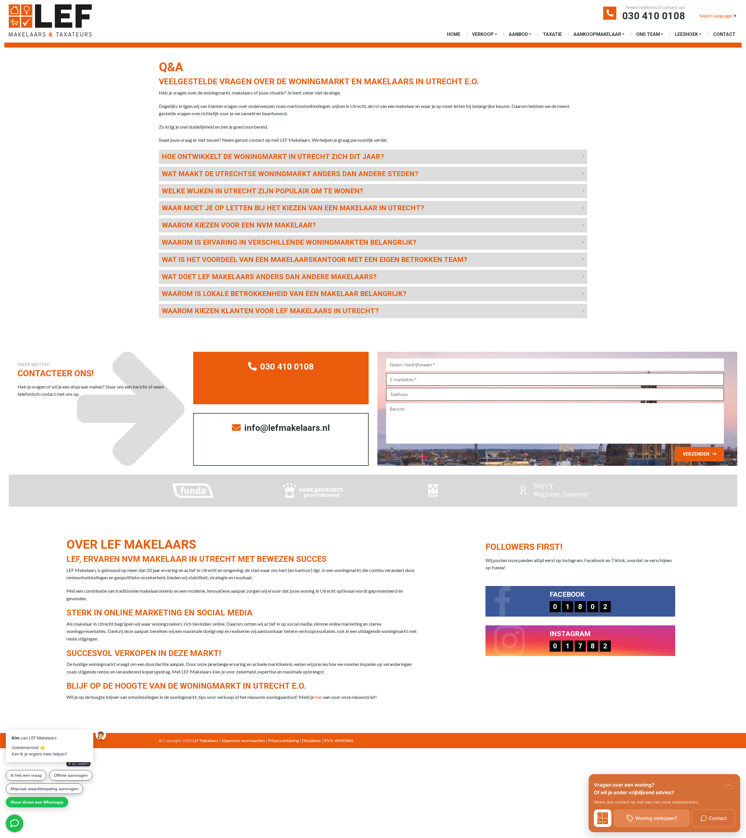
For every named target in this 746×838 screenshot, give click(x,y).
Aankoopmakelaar (597, 34)
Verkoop (483, 34)
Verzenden (696, 454)
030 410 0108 (653, 16)
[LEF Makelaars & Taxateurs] (60, 22)
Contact (724, 34)
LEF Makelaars (205, 740)
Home (453, 34)
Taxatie (552, 34)
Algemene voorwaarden (243, 740)
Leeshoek (686, 34)
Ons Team (648, 34)
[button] (373, 157)
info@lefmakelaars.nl (286, 428)
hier (318, 697)
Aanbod (518, 34)
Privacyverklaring (283, 740)
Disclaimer (311, 740)
